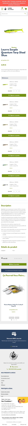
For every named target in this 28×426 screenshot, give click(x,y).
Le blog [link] (2, 380)
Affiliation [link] (3, 385)
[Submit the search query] (25, 14)
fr (21, 9)
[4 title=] (19, 258)
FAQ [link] (2, 382)
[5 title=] (21, 258)
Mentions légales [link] (4, 394)
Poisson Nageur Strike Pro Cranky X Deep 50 (13, 296)
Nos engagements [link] (5, 376)
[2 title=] (16, 258)
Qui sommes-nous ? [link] (5, 378)
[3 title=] (18, 258)
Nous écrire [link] (15, 367)
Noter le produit (14, 264)
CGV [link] (2, 396)
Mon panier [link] (26, 9)
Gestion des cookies (5, 391)
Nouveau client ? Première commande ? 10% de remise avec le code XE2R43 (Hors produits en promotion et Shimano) (14, 3)
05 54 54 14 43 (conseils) (15, 369)
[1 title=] (15, 258)
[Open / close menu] (2, 9)
